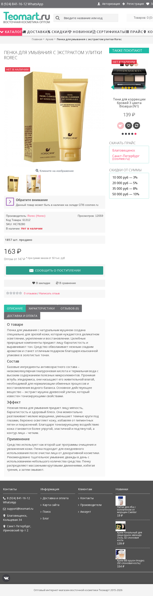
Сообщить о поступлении (57, 270)
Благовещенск (123, 150)
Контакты (87, 498)
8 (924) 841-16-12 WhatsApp (16, 500)
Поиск (47, 511)
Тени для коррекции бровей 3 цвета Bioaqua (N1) (129, 102)
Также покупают (127, 50)
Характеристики (42, 308)
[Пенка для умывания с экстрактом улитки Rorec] (54, 116)
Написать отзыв (49, 293)
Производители (91, 505)
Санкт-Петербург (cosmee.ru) (125, 157)
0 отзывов (30, 293)
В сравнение (67, 283)
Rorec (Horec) (36, 215)
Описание (15, 308)
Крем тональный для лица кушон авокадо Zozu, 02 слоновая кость (129, 536)
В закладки (43, 283)
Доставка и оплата (22, 316)
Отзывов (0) (70, 308)
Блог (46, 518)
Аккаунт (85, 511)
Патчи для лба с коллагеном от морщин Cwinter (127, 510)
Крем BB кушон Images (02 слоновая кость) (130, 562)
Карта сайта (51, 505)
